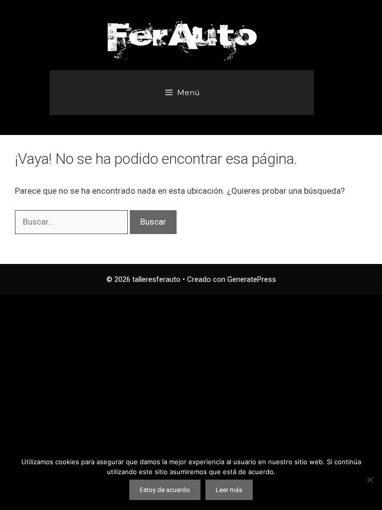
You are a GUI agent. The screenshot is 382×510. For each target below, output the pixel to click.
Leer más (229, 490)
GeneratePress (251, 279)
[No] (370, 480)
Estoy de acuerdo (165, 490)
